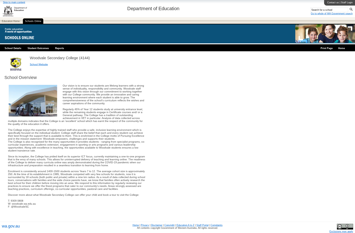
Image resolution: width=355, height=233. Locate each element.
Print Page (327, 48)
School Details (13, 48)
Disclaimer (156, 225)
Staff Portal (202, 225)
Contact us (333, 2)
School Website (39, 64)
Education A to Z (185, 225)
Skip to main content (14, 2)
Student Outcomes (38, 48)
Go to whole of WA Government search (332, 13)
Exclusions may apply (341, 231)
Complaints (217, 225)
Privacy (145, 225)
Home (341, 48)
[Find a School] (22, 42)
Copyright (169, 225)
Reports (59, 48)
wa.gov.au (11, 226)
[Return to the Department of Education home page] (14, 15)
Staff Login (347, 2)
